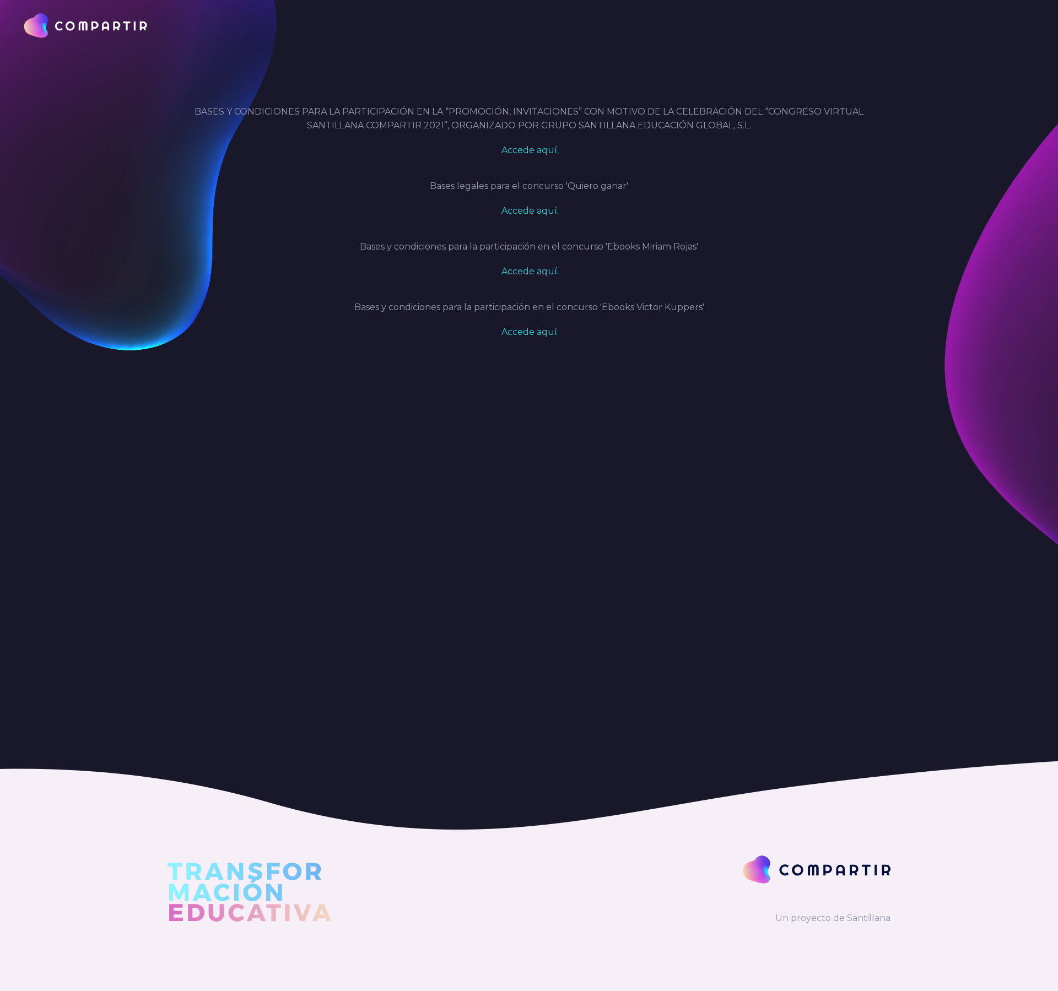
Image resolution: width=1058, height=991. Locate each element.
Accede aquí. (529, 150)
